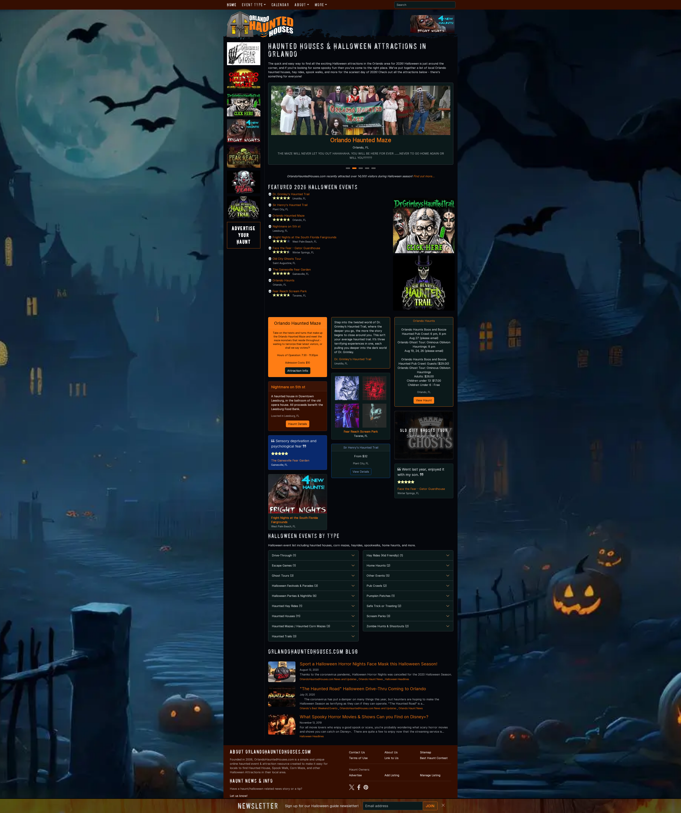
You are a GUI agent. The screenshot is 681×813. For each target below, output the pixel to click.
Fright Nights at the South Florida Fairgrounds (304, 237)
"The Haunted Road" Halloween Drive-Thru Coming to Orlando (363, 688)
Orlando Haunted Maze (288, 215)
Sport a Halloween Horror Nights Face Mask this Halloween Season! (368, 663)
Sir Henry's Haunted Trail (290, 205)
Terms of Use (358, 758)
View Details (361, 471)
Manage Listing (430, 775)
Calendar (280, 4)
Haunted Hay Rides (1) (287, 606)
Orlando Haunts (283, 280)
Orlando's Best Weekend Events (318, 708)
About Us (391, 752)
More (319, 4)
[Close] (443, 805)
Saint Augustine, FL (423, 436)
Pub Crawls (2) (377, 585)
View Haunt (424, 400)
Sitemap (425, 752)
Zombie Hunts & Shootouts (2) (388, 626)
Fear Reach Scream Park (290, 291)
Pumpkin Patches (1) (381, 596)
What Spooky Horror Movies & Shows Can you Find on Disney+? (364, 716)
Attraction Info (297, 370)
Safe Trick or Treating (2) (384, 606)
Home (231, 4)
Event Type (252, 4)
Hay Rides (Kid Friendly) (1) (385, 555)
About (300, 4)
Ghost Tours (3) (283, 575)
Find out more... (424, 176)
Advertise (355, 775)
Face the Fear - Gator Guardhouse (361, 140)
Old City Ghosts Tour (287, 258)
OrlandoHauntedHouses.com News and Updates (328, 679)
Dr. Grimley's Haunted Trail (291, 194)
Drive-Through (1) (284, 555)
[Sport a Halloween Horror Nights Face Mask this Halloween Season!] (281, 671)
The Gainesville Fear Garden (292, 269)
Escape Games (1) (284, 565)
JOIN (430, 806)
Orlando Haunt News (371, 679)
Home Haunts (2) (378, 565)
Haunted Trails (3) (284, 636)
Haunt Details (297, 424)
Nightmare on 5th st (287, 226)
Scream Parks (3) (378, 616)
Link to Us (391, 758)
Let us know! (238, 796)
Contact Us (357, 752)
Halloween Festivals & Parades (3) (295, 585)
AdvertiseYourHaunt (244, 235)
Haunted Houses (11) (286, 616)
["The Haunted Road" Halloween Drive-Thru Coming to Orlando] (281, 696)
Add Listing (391, 775)
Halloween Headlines (397, 679)
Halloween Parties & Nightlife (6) (294, 596)
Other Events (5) (378, 575)
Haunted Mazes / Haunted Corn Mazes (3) (301, 626)
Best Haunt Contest (434, 758)
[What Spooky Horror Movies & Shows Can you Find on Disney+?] (281, 724)
